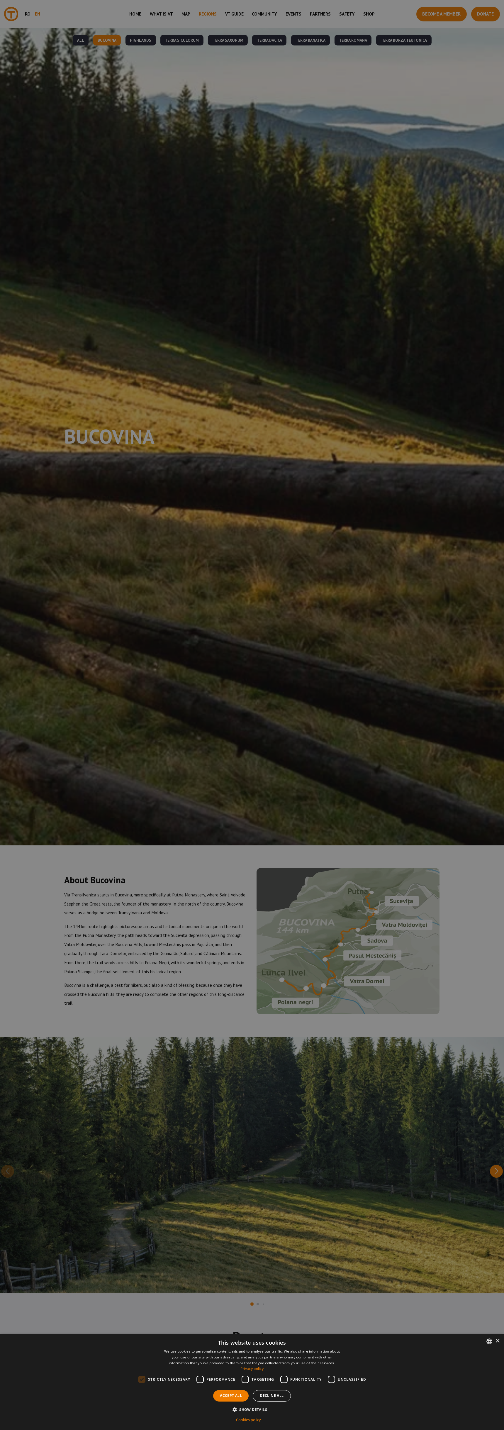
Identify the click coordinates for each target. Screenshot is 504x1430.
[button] (252, 1409)
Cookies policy (248, 1419)
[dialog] (252, 1382)
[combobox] (489, 1341)
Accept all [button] (231, 1395)
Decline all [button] (272, 1395)
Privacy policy (252, 1368)
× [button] (497, 1341)
